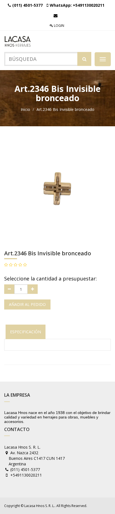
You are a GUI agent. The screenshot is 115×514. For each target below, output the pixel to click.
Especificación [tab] (25, 331)
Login (58, 25)
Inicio (25, 109)
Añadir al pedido (27, 304)
